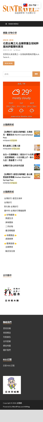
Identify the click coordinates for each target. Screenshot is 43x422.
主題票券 (9, 247)
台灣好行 (8, 202)
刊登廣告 (7, 337)
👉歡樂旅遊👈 (10, 243)
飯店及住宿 (10, 251)
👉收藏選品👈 (10, 235)
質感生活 (9, 218)
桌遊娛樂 (9, 239)
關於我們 (7, 350)
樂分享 (11, 40)
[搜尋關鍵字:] (21, 74)
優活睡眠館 (10, 230)
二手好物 (9, 226)
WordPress (16, 407)
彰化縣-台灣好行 (11, 206)
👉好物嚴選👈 (10, 215)
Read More (8, 62)
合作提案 (7, 341)
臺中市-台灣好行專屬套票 (15, 210)
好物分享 (5, 40)
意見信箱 (7, 328)
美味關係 (9, 222)
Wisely (18, 50)
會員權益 (7, 332)
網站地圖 (7, 345)
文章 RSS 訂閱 (8, 365)
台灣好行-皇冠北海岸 (13, 198)
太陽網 (19, 403)
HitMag (27, 407)
